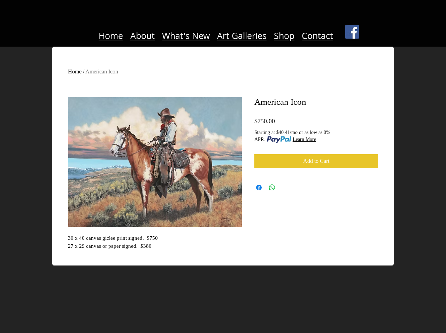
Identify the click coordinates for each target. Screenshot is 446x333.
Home (111, 35)
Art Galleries (242, 35)
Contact (317, 35)
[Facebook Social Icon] (352, 32)
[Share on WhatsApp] (272, 187)
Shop (284, 35)
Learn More (304, 139)
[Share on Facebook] (259, 187)
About (142, 35)
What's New (186, 35)
